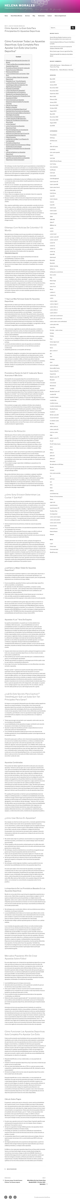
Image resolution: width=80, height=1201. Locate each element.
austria (51, 228)
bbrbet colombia (54, 266)
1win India (52, 158)
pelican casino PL (54, 438)
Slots (51, 484)
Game (51, 347)
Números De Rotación (12, 71)
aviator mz (52, 248)
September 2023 (54, 93)
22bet (51, 216)
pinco (51, 447)
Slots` (51, 487)
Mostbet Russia (54, 409)
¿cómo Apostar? (11, 124)
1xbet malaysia (53, 199)
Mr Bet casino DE (54, 414)
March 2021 (53, 96)
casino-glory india (54, 324)
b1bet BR (52, 254)
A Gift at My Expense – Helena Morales (59, 65)
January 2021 (53, 102)
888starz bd (53, 225)
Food (51, 339)
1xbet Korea (53, 193)
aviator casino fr (54, 239)
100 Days (52, 137)
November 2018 (54, 119)
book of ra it (53, 286)
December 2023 (54, 87)
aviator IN (52, 242)
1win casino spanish (55, 152)
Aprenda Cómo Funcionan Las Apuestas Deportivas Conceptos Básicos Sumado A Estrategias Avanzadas (18, 113)
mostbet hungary (54, 397)
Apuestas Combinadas (12, 88)
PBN (51, 435)
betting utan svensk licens (56, 272)
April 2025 (52, 82)
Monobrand (53, 385)
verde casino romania (55, 522)
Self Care (52, 479)
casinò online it (53, 312)
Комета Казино (54, 531)
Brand (51, 289)
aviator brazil (53, 234)
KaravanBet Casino (55, 368)
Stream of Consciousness (56, 496)
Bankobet (52, 260)
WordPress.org (53, 552)
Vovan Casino (53, 525)
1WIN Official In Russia (55, 161)
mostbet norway (54, 403)
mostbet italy (53, 400)
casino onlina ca (54, 307)
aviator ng (52, 251)
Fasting (52, 336)
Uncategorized (12, 1169)
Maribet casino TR (54, 377)
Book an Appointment (60, 15)
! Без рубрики (53, 134)
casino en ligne (53, 301)
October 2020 (53, 108)
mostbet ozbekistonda (55, 406)
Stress (51, 499)
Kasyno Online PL (54, 371)
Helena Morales (20, 5)
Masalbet (52, 379)
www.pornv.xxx (54, 528)
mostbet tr (52, 412)
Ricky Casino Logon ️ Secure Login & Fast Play (61, 51)
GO (51, 353)
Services (27, 15)
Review (52, 467)
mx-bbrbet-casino (54, 420)
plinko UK (52, 455)
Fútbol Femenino (11, 137)
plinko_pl (52, 458)
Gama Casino (53, 344)
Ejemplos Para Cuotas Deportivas (16, 156)
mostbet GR (53, 394)
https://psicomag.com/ (11, 253)
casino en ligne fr (54, 304)
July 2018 (52, 125)
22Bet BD (52, 219)
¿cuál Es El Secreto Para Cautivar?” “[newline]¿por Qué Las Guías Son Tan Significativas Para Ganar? (17, 84)
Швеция (52, 534)
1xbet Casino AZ (54, 181)
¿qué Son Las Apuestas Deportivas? (16, 109)
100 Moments (53, 140)
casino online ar (54, 309)
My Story (52, 423)
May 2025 (52, 79)
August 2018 (53, 122)
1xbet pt (52, 202)
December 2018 (54, 117)
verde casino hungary (55, 516)
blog (51, 277)
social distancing (54, 493)
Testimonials (41, 15)
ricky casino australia (55, 473)
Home (6, 15)
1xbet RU (52, 205)
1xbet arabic (53, 175)
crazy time (52, 327)
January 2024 (53, 84)
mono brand (53, 382)
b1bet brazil (53, 257)
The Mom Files (53, 511)
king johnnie (53, 374)
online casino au (54, 426)
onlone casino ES (54, 429)
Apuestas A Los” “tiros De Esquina (16, 81)
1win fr (51, 155)
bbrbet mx (52, 269)
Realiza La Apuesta (11, 107)
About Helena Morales (16, 15)
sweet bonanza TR (54, 508)
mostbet (52, 388)
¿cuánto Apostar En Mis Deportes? (16, 118)
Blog (34, 15)
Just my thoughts (54, 365)
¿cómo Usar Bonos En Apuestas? (15, 90)
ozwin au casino (54, 432)
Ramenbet (52, 461)
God (51, 356)
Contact (50, 15)
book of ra (52, 283)
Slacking (71, 69)
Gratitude (52, 359)
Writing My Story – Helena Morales (58, 69)
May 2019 (52, 114)
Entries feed (53, 546)
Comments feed (54, 549)
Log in (51, 543)
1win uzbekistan (54, 167)
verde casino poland (55, 519)
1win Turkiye (53, 164)
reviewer (52, 470)
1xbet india (52, 190)
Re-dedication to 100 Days (56, 464)
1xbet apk (52, 172)
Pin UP (51, 441)
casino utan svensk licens (56, 315)
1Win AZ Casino (54, 146)
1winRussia (53, 169)
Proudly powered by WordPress (42, 1197)
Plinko (51, 449)
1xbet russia (53, 207)
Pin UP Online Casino (55, 444)
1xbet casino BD (54, 184)
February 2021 (53, 99)
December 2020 (54, 105)
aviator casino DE (54, 237)
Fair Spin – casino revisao (56, 330)
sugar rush (52, 502)
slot (51, 482)
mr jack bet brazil (54, 417)
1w (50, 143)
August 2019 (53, 111)
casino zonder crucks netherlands (58, 321)
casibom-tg (53, 295)
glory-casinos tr (54, 350)
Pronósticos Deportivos (13, 143)
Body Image (53, 280)
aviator (51, 231)
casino (51, 298)
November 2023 (54, 90)
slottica (52, 490)
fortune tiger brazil (54, 342)
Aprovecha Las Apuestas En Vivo (15, 116)
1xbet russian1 (53, 213)
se (50, 476)
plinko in (52, 452)
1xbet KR (52, 196)
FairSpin (52, 333)
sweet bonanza (54, 505)
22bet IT (52, 222)
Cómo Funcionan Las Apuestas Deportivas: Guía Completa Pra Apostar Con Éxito (17, 101)
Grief (51, 362)
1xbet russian (53, 210)
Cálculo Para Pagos (11, 105)
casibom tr (52, 292)
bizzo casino (53, 274)
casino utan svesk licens (56, 318)
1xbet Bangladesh (54, 178)
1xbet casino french (55, 187)
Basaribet (52, 263)
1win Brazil (52, 149)
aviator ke (52, 245)
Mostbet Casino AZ (55, 391)
